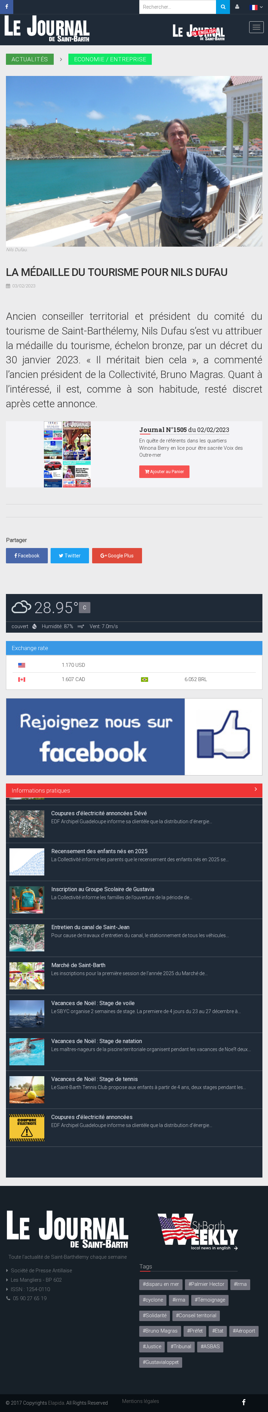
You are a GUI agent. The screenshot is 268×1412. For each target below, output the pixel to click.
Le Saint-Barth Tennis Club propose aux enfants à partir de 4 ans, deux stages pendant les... (148, 1080)
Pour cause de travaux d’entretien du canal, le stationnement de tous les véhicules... (140, 928)
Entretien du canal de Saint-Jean (90, 920)
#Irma (240, 1284)
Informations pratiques (41, 790)
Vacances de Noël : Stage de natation (96, 1034)
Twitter (72, 555)
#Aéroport (244, 1331)
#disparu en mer (161, 1284)
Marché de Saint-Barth (78, 958)
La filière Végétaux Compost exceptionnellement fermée (120, 1147)
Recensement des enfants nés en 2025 (99, 844)
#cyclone (153, 1300)
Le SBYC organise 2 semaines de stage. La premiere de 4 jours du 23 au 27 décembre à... (146, 1004)
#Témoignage (210, 1300)
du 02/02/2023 (184, 429)
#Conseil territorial (196, 1316)
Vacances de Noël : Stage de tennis (94, 1071)
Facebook (28, 555)
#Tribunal (181, 1347)
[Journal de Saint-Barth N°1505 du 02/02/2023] (67, 454)
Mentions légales (140, 1401)
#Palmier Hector (206, 1284)
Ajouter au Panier (166, 471)
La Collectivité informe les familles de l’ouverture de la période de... (121, 890)
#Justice (152, 1347)
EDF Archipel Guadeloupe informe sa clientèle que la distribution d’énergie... (131, 814)
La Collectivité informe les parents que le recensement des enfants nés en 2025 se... (140, 852)
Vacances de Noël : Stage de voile (93, 996)
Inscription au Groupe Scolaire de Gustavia (102, 882)
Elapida (56, 1403)
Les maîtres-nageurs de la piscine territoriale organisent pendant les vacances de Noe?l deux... (151, 1042)
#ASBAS (210, 1347)
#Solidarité (154, 1316)
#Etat (217, 1331)
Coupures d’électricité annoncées (92, 1109)
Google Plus (120, 555)
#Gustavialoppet (161, 1362)
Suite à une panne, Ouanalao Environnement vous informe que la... (123, 1156)
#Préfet (195, 1331)
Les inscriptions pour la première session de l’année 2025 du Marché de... (129, 966)
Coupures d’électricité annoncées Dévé (99, 806)
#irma (178, 1300)
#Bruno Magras (160, 1331)
